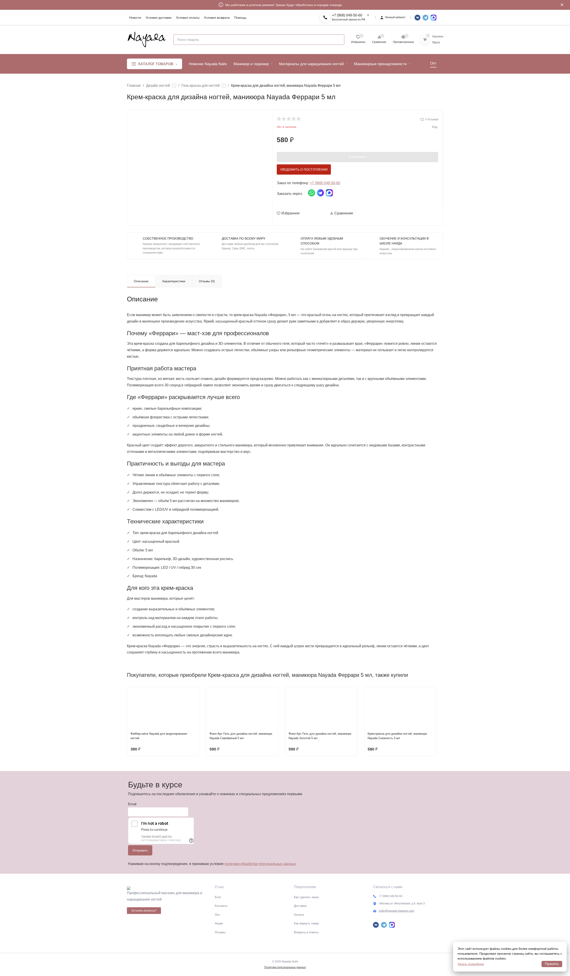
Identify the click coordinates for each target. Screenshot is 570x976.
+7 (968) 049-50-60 (347, 15)
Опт (217, 914)
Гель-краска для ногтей (200, 85)
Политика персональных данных (285, 967)
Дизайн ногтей (158, 85)
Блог (218, 897)
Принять (552, 964)
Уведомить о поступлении (304, 169)
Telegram (425, 17)
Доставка (300, 905)
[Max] (433, 17)
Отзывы (220, 932)
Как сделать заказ (306, 897)
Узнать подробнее (471, 964)
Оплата (299, 914)
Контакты (221, 905)
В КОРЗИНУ (357, 157)
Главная (134, 85)
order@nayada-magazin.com (396, 910)
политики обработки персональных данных (260, 864)
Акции (219, 923)
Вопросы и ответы (306, 932)
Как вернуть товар (306, 923)
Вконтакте (417, 17)
